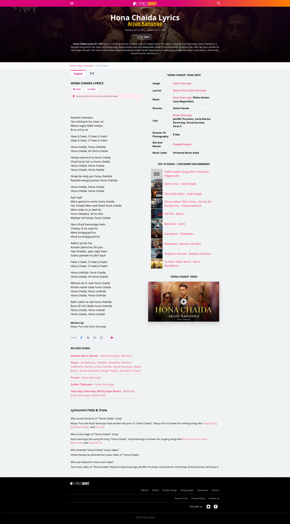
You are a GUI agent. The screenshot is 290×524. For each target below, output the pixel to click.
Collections (202, 490)
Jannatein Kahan (80, 427)
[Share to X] (88, 337)
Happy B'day (210, 423)
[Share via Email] (94, 337)
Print (78, 89)
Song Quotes (186, 490)
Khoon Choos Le (191, 439)
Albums (145, 490)
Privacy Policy (198, 498)
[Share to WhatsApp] (101, 337)
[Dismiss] (139, 96)
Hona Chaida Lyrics (87, 83)
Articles (215, 490)
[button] (72, 3)
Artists (155, 490)
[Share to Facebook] (81, 337)
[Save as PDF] (111, 337)
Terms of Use (181, 498)
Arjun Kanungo (145, 23)
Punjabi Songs (169, 490)
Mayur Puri (179, 90)
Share (92, 89)
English (78, 73)
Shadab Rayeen (182, 144)
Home (72, 65)
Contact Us (213, 498)
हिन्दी (92, 73)
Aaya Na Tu (95, 442)
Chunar (99, 427)
